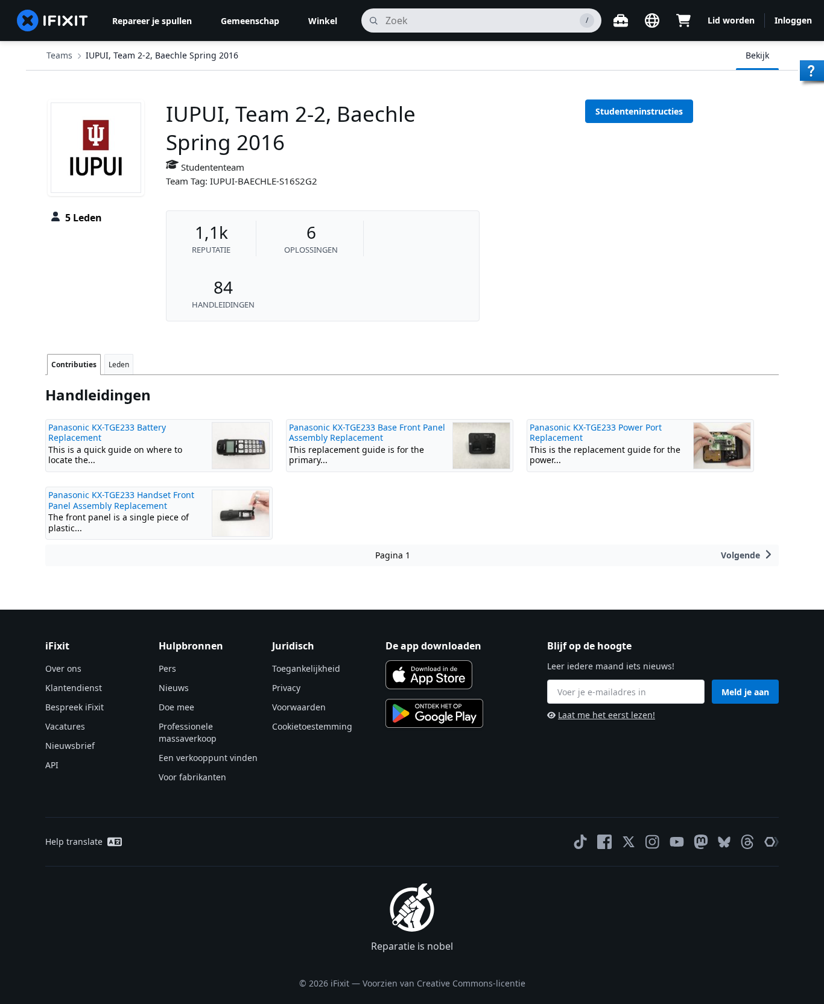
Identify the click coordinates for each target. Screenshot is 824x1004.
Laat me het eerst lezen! (606, 715)
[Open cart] (683, 20)
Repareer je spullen (152, 21)
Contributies (74, 364)
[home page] (52, 20)
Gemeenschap (250, 21)
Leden (119, 364)
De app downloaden (433, 645)
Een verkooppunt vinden (208, 757)
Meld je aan (745, 692)
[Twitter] (628, 842)
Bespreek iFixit (74, 707)
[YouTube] (677, 842)
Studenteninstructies (639, 111)
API (52, 765)
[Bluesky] (724, 842)
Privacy (286, 687)
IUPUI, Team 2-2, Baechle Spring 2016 (162, 55)
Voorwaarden (299, 707)
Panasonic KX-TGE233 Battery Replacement (107, 432)
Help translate (74, 841)
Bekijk (757, 55)
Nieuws (174, 687)
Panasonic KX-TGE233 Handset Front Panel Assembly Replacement (121, 500)
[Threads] (747, 842)
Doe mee (176, 707)
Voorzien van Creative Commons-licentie (444, 983)
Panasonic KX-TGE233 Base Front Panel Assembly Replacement (367, 432)
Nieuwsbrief (70, 745)
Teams (59, 55)
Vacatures (65, 726)
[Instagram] (652, 842)
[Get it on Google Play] (434, 713)
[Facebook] (604, 842)
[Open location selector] (652, 20)
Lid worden (731, 20)
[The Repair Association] (771, 842)
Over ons (63, 668)
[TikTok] (580, 842)
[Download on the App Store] (428, 674)
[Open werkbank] (621, 20)
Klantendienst (73, 687)
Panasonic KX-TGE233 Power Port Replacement (596, 432)
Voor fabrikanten (192, 777)
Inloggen (793, 20)
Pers (167, 668)
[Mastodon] (701, 842)
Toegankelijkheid (306, 668)
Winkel (322, 21)
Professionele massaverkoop (188, 732)
